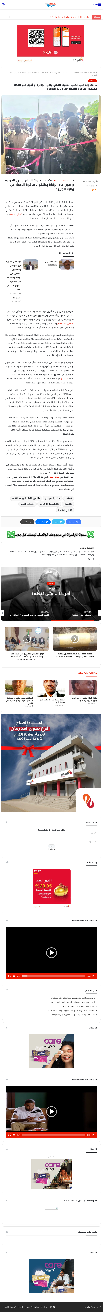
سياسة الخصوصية (32, 1307)
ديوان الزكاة (27, 504)
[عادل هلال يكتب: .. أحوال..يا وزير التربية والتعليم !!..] (83, 687)
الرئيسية (91, 72)
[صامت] (14, 976)
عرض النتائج (51, 849)
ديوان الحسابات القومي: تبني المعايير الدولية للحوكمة (73, 1014)
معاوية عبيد (61, 180)
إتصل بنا (13, 1307)
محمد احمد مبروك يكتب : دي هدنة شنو (52, 701)
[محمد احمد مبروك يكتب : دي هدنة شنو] (51, 688)
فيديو (91, 841)
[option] (67, 613)
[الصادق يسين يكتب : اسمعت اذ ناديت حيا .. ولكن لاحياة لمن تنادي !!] (19, 687)
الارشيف (6, 1307)
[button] (51, 952)
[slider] (53, 976)
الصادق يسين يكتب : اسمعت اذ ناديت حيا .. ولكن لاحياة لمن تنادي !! (19, 700)
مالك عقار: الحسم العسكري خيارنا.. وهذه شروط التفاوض (69, 17)
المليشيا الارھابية (48, 504)
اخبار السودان (52, 498)
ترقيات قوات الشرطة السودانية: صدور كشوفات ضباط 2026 (71, 1010)
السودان (64, 379)
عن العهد (43, 1307)
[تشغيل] (93, 976)
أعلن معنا (20, 1307)
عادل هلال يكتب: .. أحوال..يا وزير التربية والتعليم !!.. (84, 699)
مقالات (84, 72)
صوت (91, 837)
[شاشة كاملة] (9, 976)
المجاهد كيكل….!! (49, 261)
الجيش (67, 504)
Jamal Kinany (90, 181)
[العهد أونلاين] (51, 4)
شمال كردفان (16, 214)
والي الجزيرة (64, 510)
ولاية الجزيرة (53, 477)
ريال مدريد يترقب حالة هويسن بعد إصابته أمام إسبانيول (73, 998)
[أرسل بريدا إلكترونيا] (84, 181)
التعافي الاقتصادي (65, 323)
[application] (51, 953)
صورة (91, 833)
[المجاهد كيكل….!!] (66, 264)
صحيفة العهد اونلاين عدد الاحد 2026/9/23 (78, 1006)
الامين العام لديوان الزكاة (25, 498)
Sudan (68, 498)
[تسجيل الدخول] (3, 6)
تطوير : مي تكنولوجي (92, 1307)
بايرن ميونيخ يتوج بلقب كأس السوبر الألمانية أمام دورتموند (72, 1002)
